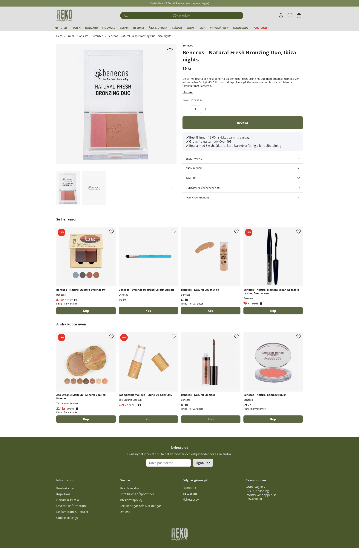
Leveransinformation (71, 506)
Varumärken (219, 28)
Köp (86, 311)
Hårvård (91, 28)
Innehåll (191, 178)
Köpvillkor (63, 494)
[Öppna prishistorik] (75, 300)
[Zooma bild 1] (116, 104)
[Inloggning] (281, 15)
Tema (201, 28)
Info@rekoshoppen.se (261, 495)
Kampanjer (261, 28)
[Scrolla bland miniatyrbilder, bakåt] (60, 188)
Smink (124, 28)
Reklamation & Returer (72, 512)
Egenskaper (193, 168)
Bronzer (98, 36)
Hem (59, 36)
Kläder (177, 28)
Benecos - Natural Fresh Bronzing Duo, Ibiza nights (139, 36)
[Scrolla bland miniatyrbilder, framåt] (173, 188)
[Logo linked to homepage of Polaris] (64, 15)
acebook (190, 488)
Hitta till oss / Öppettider (136, 494)
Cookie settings (67, 518)
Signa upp (203, 463)
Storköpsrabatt (130, 488)
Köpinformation (197, 197)
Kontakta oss (65, 488)
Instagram (189, 493)
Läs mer (187, 92)
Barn (190, 28)
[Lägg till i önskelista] (170, 50)
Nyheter (61, 28)
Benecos (187, 45)
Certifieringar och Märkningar (140, 506)
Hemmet (138, 28)
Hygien (75, 28)
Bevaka (242, 123)
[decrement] (185, 109)
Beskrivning (193, 158)
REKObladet (241, 28)
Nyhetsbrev (190, 499)
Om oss (124, 512)
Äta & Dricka (158, 28)
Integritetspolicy (130, 500)
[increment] (205, 109)
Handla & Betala (67, 500)
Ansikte (83, 36)
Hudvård (108, 28)
